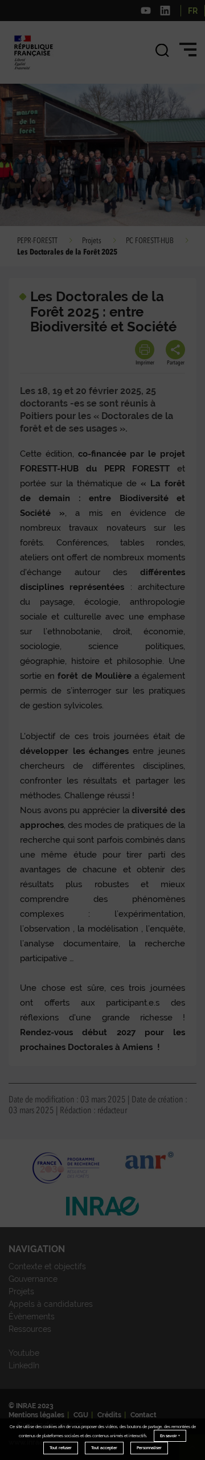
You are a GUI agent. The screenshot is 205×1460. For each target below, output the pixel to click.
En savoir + (170, 1435)
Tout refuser (61, 1447)
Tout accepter (104, 1447)
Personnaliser (149, 1447)
